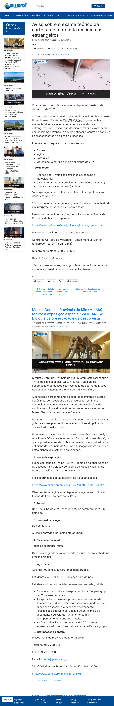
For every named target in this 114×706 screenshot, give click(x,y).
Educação (64, 327)
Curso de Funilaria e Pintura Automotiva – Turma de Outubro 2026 (13, 246)
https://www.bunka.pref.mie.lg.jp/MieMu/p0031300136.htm (68, 485)
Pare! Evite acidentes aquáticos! (13, 89)
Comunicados (8, 50)
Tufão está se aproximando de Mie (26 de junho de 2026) (14, 221)
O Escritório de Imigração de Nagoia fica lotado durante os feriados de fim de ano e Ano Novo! (52, 291)
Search (99, 6)
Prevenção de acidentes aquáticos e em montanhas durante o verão (14, 113)
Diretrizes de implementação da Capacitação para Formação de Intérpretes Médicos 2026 (13, 167)
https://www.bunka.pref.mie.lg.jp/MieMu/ (57, 673)
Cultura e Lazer (64, 54)
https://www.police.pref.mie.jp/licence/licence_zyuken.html (68, 225)
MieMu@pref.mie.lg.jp (54, 659)
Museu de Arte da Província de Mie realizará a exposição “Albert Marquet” (13, 139)
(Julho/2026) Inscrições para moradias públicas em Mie (14, 196)
